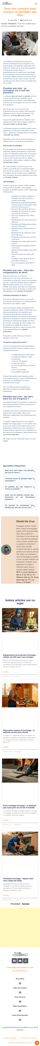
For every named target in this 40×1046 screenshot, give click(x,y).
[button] (36, 4)
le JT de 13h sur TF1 (27, 575)
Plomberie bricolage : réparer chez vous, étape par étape (18, 880)
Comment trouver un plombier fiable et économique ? (20, 480)
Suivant (25, 904)
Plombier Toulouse (12, 177)
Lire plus (6, 671)
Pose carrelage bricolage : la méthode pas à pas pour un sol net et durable (19, 807)
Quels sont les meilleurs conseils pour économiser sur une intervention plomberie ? (20, 497)
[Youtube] (20, 960)
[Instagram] (25, 960)
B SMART (27, 582)
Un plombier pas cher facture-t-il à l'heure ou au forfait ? (20, 488)
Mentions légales (10, 1038)
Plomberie (12, 24)
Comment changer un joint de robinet (15, 124)
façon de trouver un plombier (20, 96)
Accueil (4, 24)
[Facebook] (14, 960)
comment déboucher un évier (20, 115)
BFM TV (19, 572)
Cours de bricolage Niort (11, 434)
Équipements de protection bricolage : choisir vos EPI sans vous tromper (20, 656)
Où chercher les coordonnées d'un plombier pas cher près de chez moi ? (20, 506)
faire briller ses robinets (11, 135)
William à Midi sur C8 (24, 577)
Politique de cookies (29, 1038)
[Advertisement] (20, 927)
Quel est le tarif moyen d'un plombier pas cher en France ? (20, 471)
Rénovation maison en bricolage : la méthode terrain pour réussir (19, 731)
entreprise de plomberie (25, 291)
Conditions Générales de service (20, 1043)
